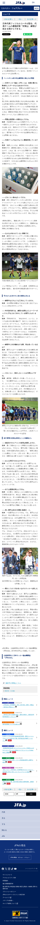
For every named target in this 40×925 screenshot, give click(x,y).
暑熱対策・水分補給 (10, 691)
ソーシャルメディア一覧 (31, 868)
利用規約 (5, 880)
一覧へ (20, 19)
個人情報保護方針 (8, 883)
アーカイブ (6, 897)
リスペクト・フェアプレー (11, 8)
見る (3, 818)
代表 (3, 812)
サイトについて (7, 874)
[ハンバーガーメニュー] (4, 2)
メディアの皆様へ (8, 900)
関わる (4, 830)
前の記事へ (9, 19)
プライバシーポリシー (9, 891)
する (3, 824)
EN (33, 3)
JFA (3, 836)
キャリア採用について (9, 903)
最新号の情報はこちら (13, 683)
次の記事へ (31, 19)
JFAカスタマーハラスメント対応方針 (14, 894)
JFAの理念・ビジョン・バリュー (20, 857)
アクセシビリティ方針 (9, 877)
